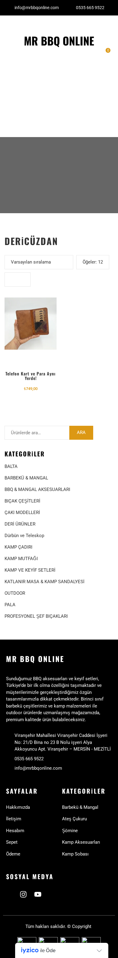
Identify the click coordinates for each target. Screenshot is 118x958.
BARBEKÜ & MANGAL (26, 478)
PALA (10, 604)
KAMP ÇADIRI (18, 547)
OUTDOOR (15, 593)
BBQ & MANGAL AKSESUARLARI (37, 489)
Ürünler (14, 92)
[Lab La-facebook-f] (9, 894)
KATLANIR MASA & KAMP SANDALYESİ (44, 581)
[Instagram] (23, 894)
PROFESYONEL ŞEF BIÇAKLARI (36, 616)
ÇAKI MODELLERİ (22, 512)
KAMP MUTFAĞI (21, 558)
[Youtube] (38, 894)
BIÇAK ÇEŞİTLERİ (22, 501)
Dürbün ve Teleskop (24, 535)
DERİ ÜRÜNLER (20, 524)
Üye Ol (13, 104)
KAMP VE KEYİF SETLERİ (30, 570)
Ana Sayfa (17, 55)
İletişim (14, 79)
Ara (81, 432)
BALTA (11, 466)
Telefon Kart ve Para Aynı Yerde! (30, 375)
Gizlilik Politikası (16, 120)
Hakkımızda (18, 67)
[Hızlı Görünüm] (30, 324)
